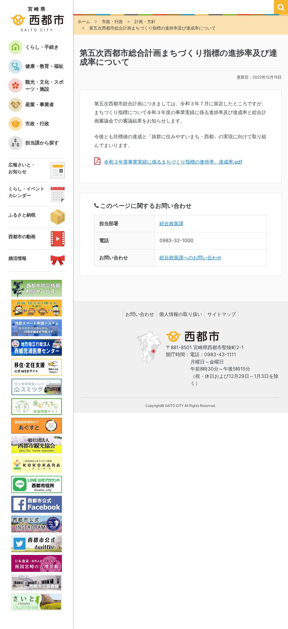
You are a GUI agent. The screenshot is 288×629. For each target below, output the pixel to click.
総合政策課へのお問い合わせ (190, 257)
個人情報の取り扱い (180, 314)
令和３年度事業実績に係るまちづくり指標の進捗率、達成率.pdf (173, 162)
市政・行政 (112, 21)
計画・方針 (145, 21)
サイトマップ (221, 314)
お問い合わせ (139, 314)
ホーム (84, 21)
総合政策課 (171, 223)
